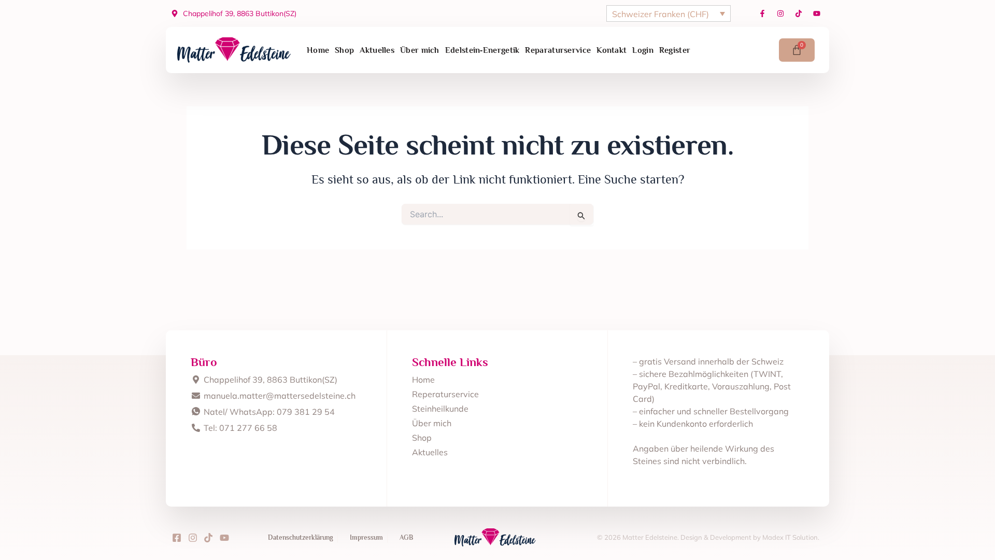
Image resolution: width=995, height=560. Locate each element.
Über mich (419, 50)
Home (318, 50)
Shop (344, 50)
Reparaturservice (558, 50)
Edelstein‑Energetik (482, 50)
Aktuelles (377, 50)
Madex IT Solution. (790, 537)
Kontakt (611, 50)
